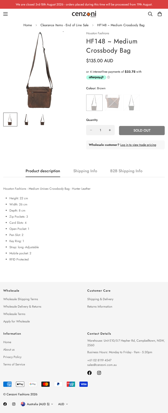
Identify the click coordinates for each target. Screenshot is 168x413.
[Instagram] (99, 373)
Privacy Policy (12, 357)
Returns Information (99, 306)
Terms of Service (14, 364)
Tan (113, 103)
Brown (94, 103)
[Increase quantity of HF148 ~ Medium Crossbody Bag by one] (109, 130)
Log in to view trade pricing (138, 145)
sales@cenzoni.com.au (102, 365)
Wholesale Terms (14, 314)
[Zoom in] (72, 40)
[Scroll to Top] (159, 389)
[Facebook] (89, 373)
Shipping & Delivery (100, 299)
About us (9, 349)
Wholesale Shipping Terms (20, 299)
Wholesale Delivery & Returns (22, 306)
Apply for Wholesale (16, 321)
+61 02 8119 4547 (99, 360)
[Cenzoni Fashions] (84, 14)
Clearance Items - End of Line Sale (64, 25)
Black (131, 103)
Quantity (92, 120)
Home (27, 25)
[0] (160, 14)
